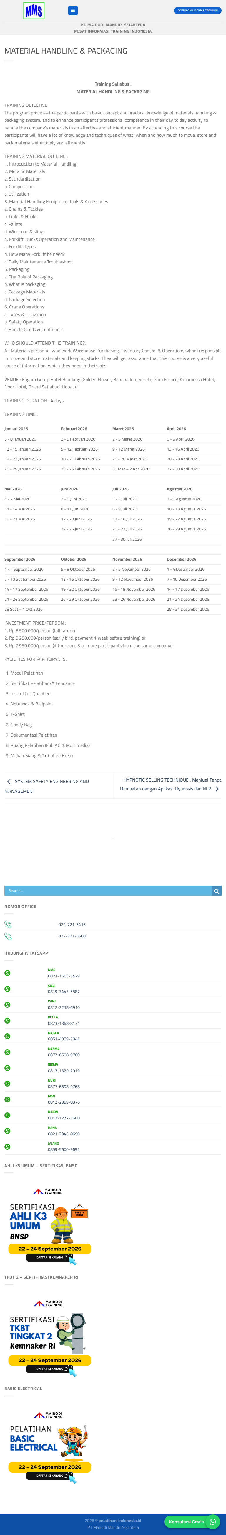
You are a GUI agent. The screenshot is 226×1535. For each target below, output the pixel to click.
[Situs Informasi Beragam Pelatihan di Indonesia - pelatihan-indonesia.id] (33, 10)
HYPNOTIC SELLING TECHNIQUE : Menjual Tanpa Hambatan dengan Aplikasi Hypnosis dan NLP (171, 784)
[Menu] (73, 11)
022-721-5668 (72, 936)
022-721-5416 (72, 924)
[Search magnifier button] (217, 891)
